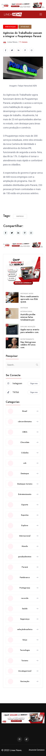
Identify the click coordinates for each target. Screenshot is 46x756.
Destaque (24, 293)
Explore (23, 326)
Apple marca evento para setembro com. (29, 331)
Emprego (20, 216)
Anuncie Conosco (36, 750)
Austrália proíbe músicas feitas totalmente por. (27, 317)
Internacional (26, 311)
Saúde (30, 293)
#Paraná (25, 27)
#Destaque (10, 27)
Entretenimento (27, 339)
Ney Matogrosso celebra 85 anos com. (28, 345)
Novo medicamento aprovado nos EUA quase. (29, 299)
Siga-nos (34, 383)
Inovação (31, 326)
